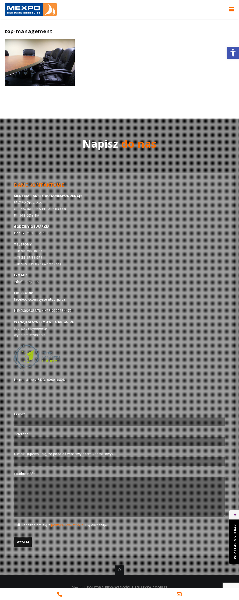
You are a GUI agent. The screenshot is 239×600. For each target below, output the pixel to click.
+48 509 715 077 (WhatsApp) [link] (37, 264)
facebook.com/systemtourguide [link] (40, 299)
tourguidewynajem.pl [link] (31, 328)
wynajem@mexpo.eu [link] (31, 335)
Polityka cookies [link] (150, 587)
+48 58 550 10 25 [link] (28, 251)
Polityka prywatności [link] (108, 587)
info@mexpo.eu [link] (26, 281)
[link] (233, 53)
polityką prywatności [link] (67, 525)
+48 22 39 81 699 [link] (28, 257)
